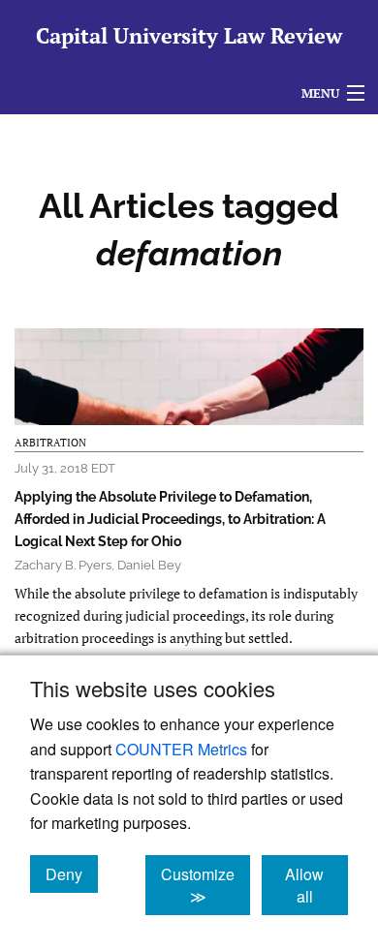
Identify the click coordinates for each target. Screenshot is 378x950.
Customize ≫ (205, 885)
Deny (72, 873)
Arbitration (50, 442)
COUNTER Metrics (181, 749)
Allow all (316, 885)
